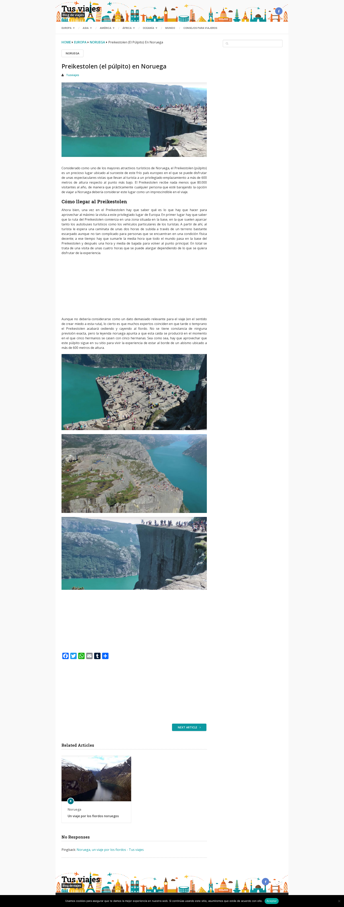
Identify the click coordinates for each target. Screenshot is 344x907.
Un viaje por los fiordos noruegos (93, 816)
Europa (66, 27)
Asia (86, 27)
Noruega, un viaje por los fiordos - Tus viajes (110, 849)
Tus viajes (81, 9)
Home (66, 42)
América (105, 27)
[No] (339, 901)
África (127, 27)
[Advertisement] (134, 287)
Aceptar (272, 900)
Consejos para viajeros (200, 27)
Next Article (188, 727)
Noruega (97, 42)
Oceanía (148, 27)
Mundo (170, 27)
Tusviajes (72, 75)
